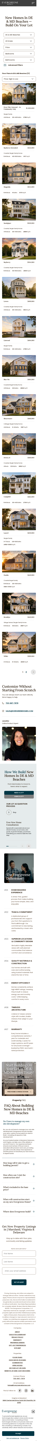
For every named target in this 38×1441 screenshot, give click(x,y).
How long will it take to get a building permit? (16, 1164)
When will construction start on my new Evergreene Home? (17, 1200)
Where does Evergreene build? (17, 1211)
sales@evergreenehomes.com (19, 711)
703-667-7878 (12, 703)
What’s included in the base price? (15, 1188)
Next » (33, 672)
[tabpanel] (19, 824)
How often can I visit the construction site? (14, 1176)
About (17, 1332)
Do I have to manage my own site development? (16, 1122)
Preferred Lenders (17, 1343)
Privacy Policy (24, 1438)
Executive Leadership (17, 1334)
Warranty (17, 1340)
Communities (17, 1363)
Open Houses (17, 1365)
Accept (18, 1433)
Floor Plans (17, 1357)
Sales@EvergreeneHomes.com (19, 1385)
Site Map (17, 1348)
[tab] (19, 793)
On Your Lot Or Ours (17, 1368)
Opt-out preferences (12, 1438)
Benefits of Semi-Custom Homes (17, 1371)
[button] (33, 1411)
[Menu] (33, 3)
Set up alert (19, 1282)
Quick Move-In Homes (17, 1360)
